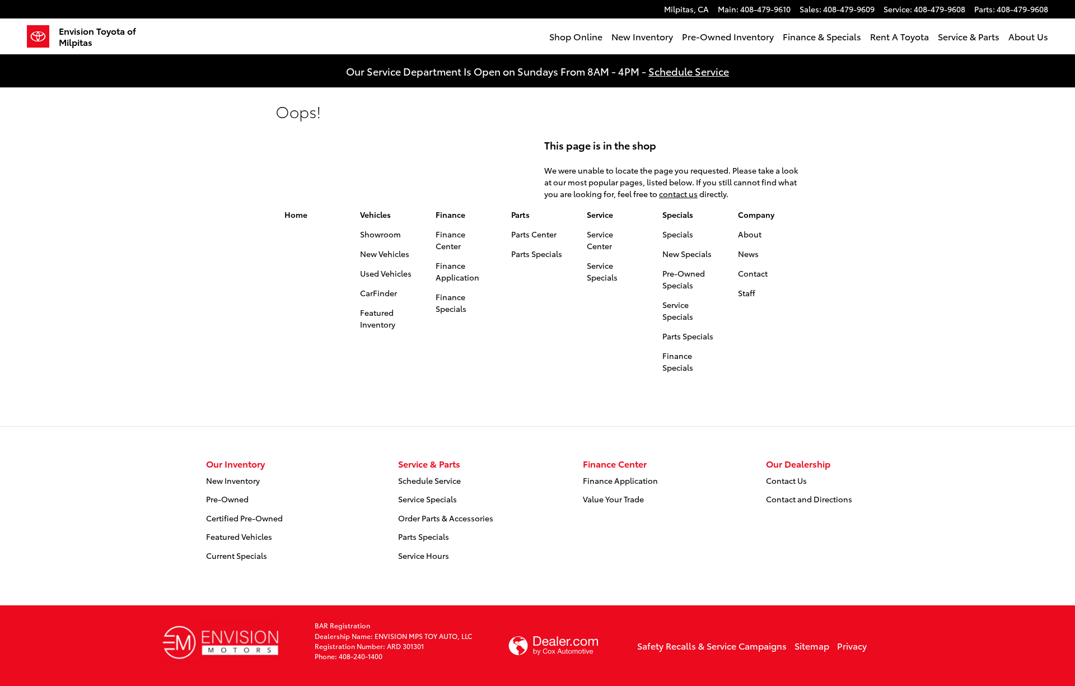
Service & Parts (968, 36)
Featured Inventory (377, 318)
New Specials (687, 253)
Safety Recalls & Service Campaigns (712, 645)
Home (295, 214)
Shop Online (575, 36)
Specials (677, 214)
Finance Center (450, 239)
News (748, 253)
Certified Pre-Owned (244, 518)
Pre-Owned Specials (683, 279)
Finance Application (457, 271)
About (749, 234)
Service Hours (423, 555)
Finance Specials (451, 302)
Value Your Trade (613, 499)
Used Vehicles (386, 273)
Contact (753, 273)
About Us (1028, 36)
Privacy (852, 645)
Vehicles (375, 214)
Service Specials (602, 271)
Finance (450, 214)
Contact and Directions (809, 499)
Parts (520, 214)
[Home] (43, 36)
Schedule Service (688, 71)
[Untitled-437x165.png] (220, 641)
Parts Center (534, 234)
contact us (678, 193)
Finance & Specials (822, 36)
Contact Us (786, 480)
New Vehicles (384, 253)
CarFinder (378, 292)
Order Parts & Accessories (445, 518)
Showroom (380, 234)
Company (756, 214)
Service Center (600, 239)
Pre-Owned (227, 499)
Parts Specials (536, 253)
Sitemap (811, 645)
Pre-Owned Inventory (728, 36)
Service (600, 214)
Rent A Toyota (899, 36)
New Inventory (642, 36)
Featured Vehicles (239, 536)
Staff (746, 292)
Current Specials (236, 555)
